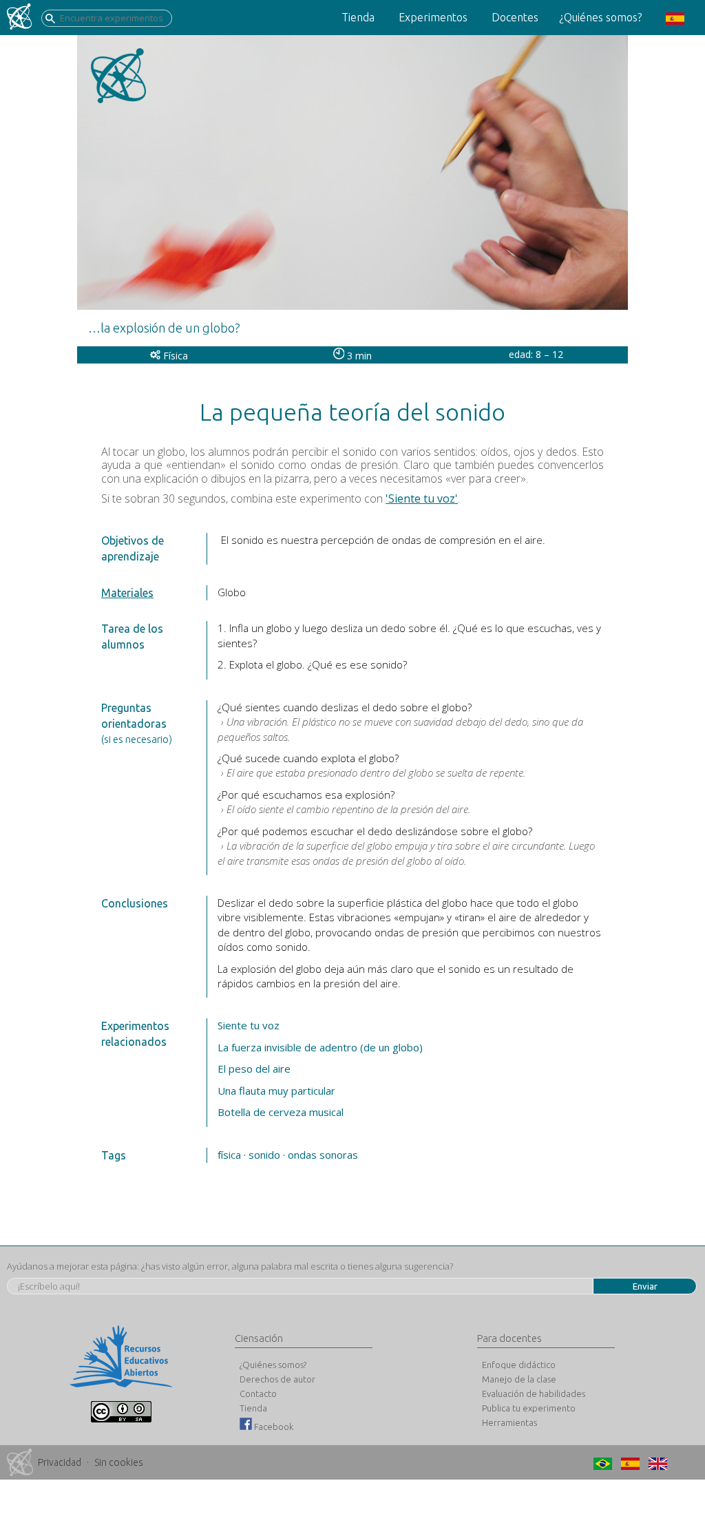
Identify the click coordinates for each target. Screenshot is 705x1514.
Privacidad (59, 1462)
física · (232, 1154)
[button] (673, 17)
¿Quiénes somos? (600, 17)
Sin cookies (118, 1462)
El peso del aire (254, 1068)
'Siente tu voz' (422, 498)
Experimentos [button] (433, 17)
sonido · (267, 1154)
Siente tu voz (249, 1025)
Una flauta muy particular (276, 1090)
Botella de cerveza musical (281, 1112)
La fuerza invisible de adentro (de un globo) (320, 1047)
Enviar (645, 1286)
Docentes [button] (515, 17)
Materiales (127, 593)
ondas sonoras (323, 1154)
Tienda (358, 17)
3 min (358, 355)
